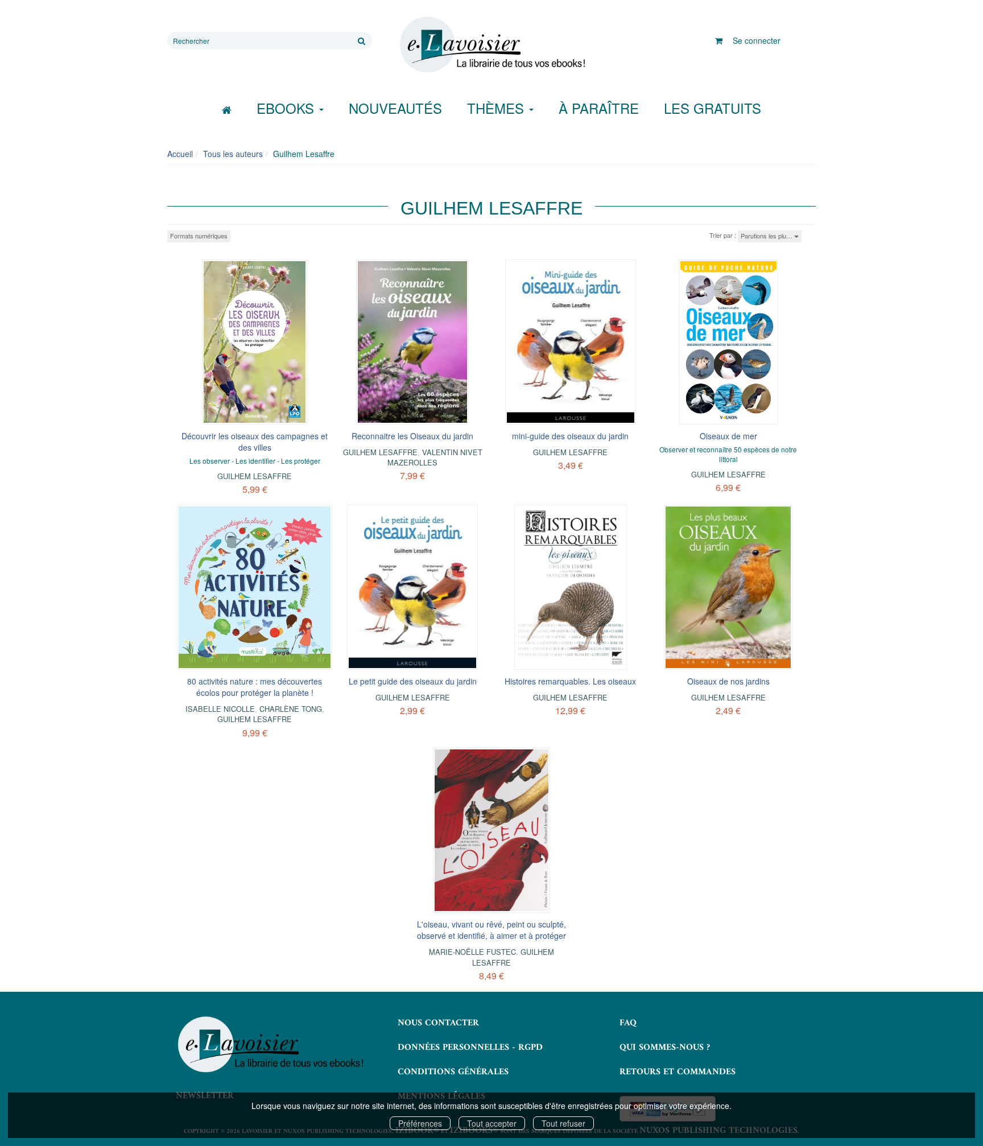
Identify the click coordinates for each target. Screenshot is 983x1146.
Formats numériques (199, 235)
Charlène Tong (290, 708)
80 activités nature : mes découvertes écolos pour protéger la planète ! (254, 686)
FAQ (628, 1023)
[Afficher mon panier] (718, 40)
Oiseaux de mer (728, 436)
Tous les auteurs (233, 153)
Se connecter (756, 40)
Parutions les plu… (767, 235)
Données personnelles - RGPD (470, 1048)
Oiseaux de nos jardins (728, 681)
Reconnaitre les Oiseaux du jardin (412, 436)
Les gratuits (712, 108)
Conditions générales (453, 1072)
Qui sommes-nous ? (664, 1048)
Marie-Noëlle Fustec (472, 951)
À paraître (599, 108)
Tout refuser (563, 1123)
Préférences (420, 1123)
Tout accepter (492, 1123)
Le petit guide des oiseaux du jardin (413, 681)
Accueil (180, 153)
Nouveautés (395, 108)
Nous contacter (438, 1023)
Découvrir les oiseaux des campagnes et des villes (254, 441)
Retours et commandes (677, 1072)
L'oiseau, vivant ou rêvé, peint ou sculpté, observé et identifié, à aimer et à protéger (491, 929)
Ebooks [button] (287, 108)
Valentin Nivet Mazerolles (434, 457)
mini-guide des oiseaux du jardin (570, 436)
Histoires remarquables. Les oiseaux (570, 681)
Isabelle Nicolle (220, 708)
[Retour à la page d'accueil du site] (491, 45)
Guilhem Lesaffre (254, 476)
